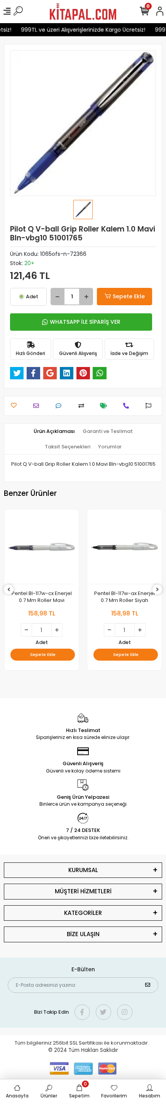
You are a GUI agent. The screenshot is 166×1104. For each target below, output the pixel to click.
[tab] (54, 431)
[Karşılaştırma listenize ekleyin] (83, 406)
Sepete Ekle (129, 296)
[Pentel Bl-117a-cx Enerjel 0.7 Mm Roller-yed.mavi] (124, 548)
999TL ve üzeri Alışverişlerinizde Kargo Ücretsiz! (79, 30)
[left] (8, 590)
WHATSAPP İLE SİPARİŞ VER (85, 322)
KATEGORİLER (83, 913)
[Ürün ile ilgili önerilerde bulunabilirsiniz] (150, 406)
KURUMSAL (83, 870)
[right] (157, 590)
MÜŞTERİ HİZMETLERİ (83, 891)
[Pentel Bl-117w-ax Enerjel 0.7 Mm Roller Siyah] (41, 548)
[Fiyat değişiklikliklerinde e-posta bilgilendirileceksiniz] (105, 406)
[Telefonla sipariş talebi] (128, 406)
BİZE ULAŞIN (83, 934)
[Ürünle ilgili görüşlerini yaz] (60, 406)
